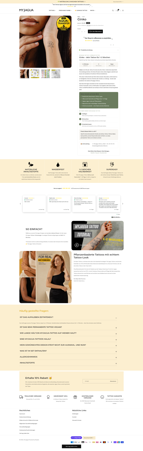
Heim (78, 16)
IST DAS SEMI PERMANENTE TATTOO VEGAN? (41, 327)
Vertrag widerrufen (24, 433)
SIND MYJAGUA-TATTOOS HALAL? (35, 339)
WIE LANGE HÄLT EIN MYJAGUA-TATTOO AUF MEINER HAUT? (48, 333)
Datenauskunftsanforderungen (27, 430)
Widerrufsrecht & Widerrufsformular (28, 420)
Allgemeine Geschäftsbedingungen (28, 423)
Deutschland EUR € (117, 1)
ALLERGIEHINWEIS (28, 357)
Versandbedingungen (24, 426)
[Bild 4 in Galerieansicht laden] (56, 74)
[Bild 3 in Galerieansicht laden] (45, 74)
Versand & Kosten (76, 420)
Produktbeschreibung (85, 50)
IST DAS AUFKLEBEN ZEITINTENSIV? (36, 317)
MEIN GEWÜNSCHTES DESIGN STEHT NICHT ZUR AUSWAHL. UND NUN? (53, 345)
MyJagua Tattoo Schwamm (34, 243)
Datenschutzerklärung (25, 417)
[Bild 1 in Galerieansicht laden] (24, 74)
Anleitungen (75, 413)
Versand (88, 25)
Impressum (22, 413)
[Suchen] (113, 10)
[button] (52, 10)
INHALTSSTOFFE (27, 363)
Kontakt (74, 417)
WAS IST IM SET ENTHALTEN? (33, 351)
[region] (71, 204)
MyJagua (26, 439)
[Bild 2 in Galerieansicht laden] (35, 74)
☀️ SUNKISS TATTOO (81, 10)
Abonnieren (113, 381)
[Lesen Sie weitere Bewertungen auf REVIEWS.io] (115, 218)
